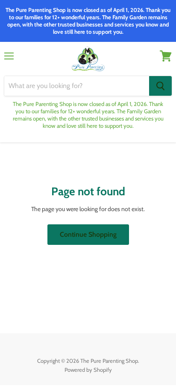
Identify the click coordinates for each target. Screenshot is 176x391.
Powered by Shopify (88, 369)
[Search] (160, 86)
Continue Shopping (88, 234)
